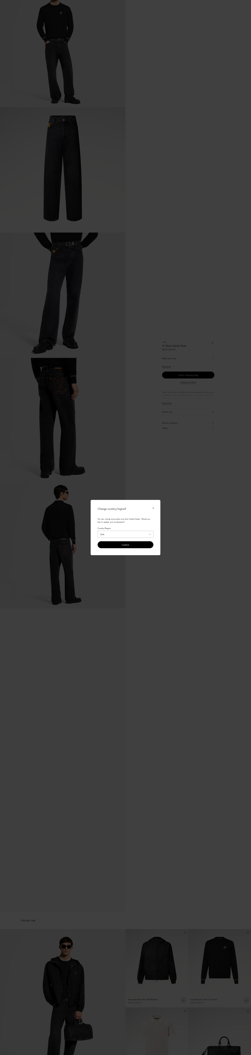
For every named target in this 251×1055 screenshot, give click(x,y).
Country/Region (104, 528)
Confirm (125, 544)
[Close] (153, 508)
